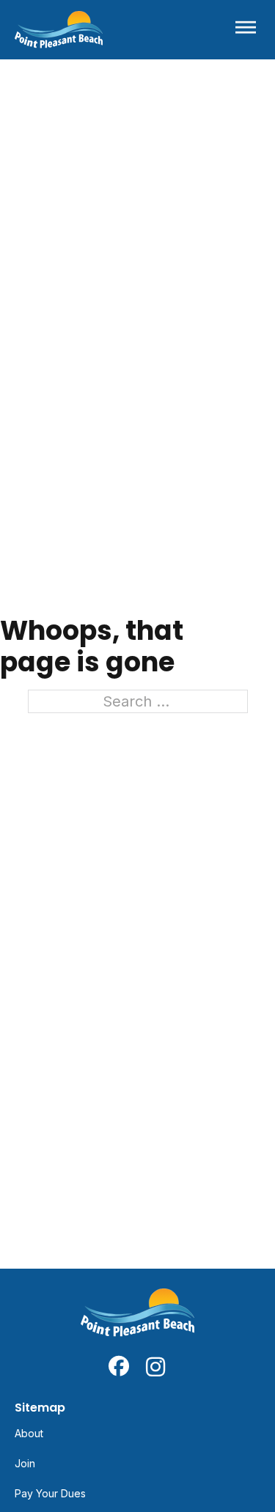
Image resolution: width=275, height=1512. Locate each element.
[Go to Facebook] (118, 1366)
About (29, 1433)
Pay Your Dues (50, 1493)
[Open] (245, 29)
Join (25, 1463)
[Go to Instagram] (156, 1366)
